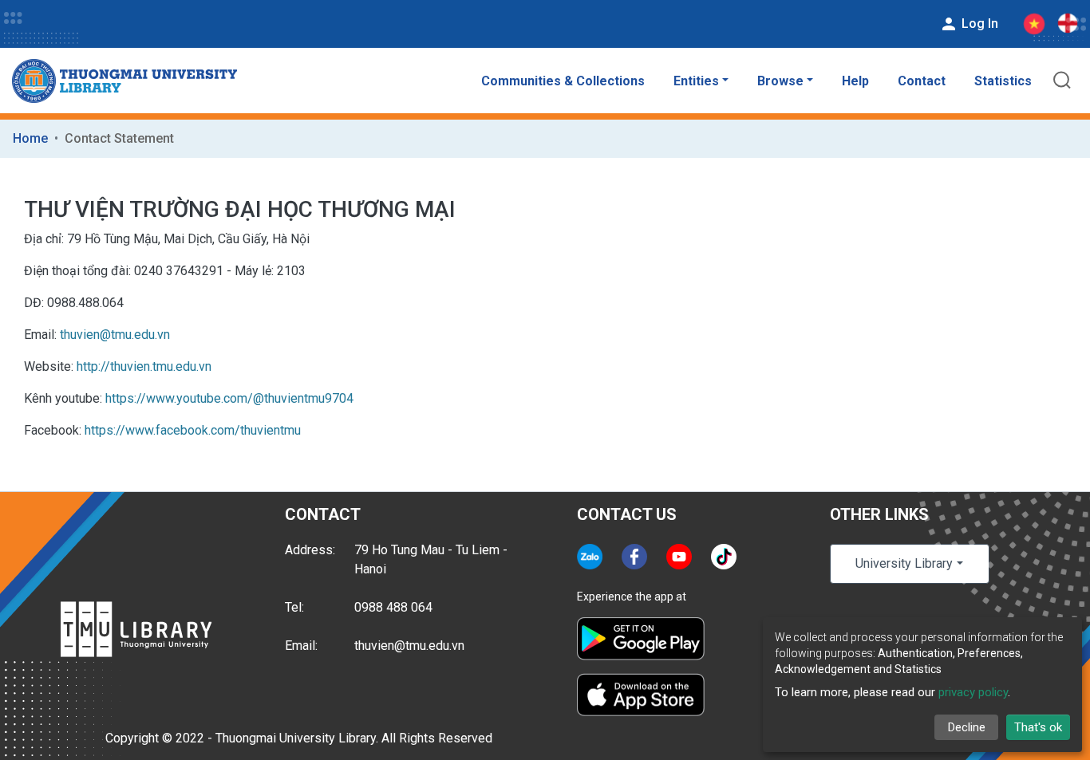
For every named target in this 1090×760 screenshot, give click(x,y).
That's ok (1038, 727)
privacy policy (973, 692)
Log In (978, 23)
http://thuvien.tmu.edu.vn (144, 366)
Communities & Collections (563, 81)
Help (855, 81)
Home (30, 138)
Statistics (1003, 81)
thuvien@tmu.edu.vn (115, 334)
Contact (922, 81)
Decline (966, 727)
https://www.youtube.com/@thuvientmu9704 (229, 398)
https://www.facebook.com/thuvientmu (193, 430)
